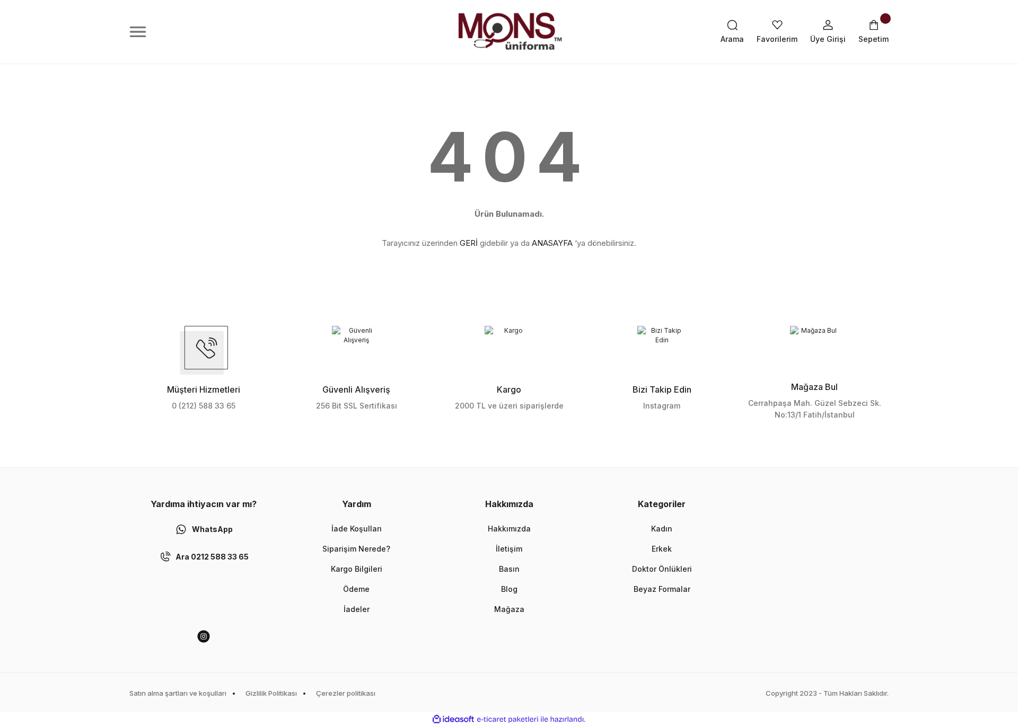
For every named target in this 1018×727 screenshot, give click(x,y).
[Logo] (509, 31)
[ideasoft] (453, 719)
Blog (509, 588)
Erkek (662, 548)
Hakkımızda (509, 528)
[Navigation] (137, 31)
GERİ (469, 243)
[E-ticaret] (508, 719)
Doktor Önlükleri (662, 568)
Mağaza (509, 609)
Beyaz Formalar (662, 588)
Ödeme (356, 588)
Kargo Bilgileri (356, 568)
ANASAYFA (552, 243)
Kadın (661, 528)
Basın (509, 568)
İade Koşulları (356, 528)
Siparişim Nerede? (356, 548)
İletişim (509, 548)
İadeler (357, 609)
